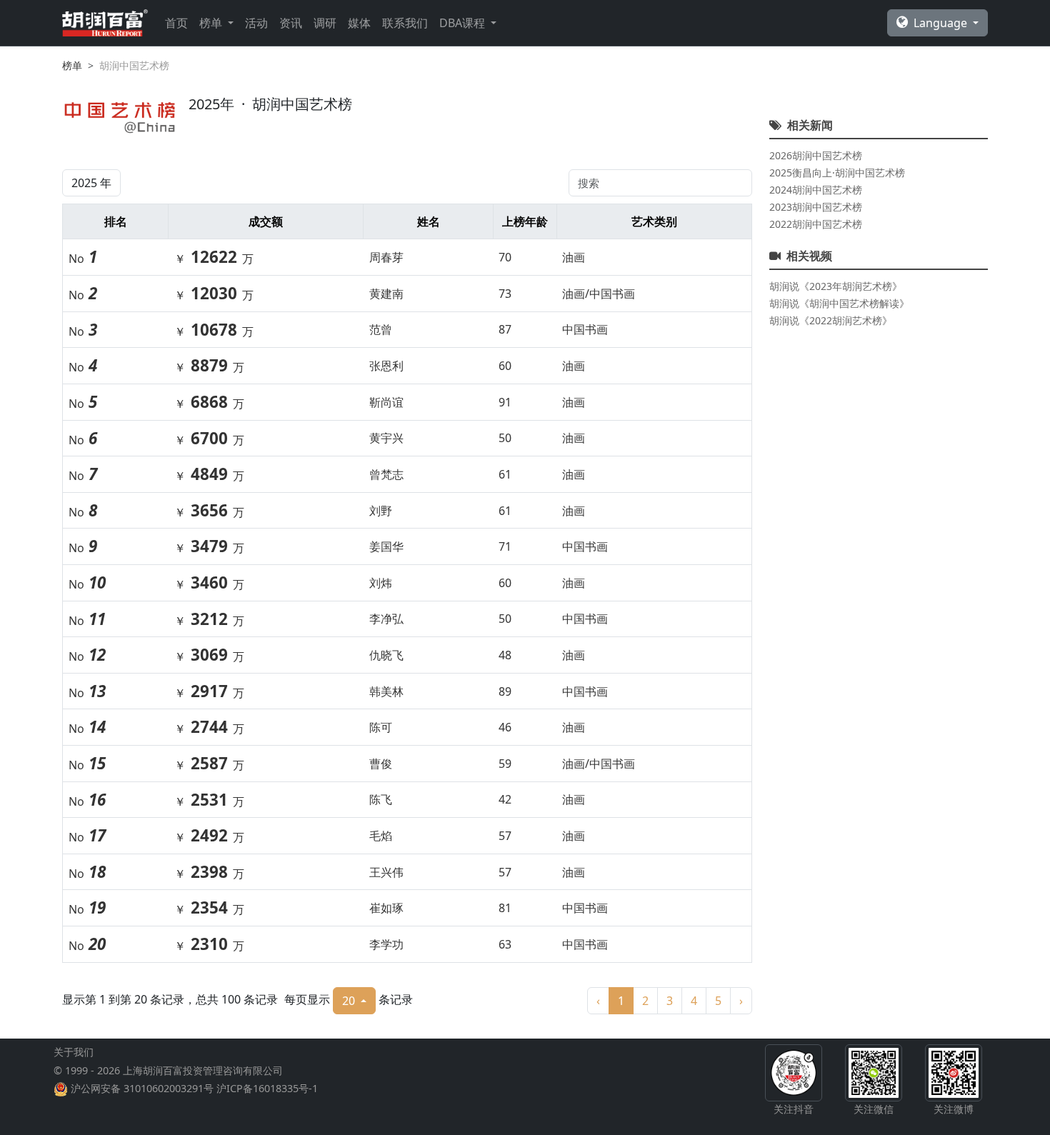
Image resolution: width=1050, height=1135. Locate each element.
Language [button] (942, 23)
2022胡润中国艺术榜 (815, 224)
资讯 (290, 23)
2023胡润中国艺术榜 (815, 207)
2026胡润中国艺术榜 (815, 155)
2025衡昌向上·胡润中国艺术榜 (837, 172)
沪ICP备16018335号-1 (267, 1088)
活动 (256, 23)
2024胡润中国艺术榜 (815, 189)
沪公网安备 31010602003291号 (142, 1088)
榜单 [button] (212, 23)
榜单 (72, 65)
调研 (325, 23)
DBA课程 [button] (463, 23)
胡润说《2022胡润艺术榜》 (830, 320)
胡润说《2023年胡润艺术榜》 (835, 286)
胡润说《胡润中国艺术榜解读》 (839, 303)
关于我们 (74, 1052)
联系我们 (405, 23)
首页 (176, 23)
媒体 (359, 23)
